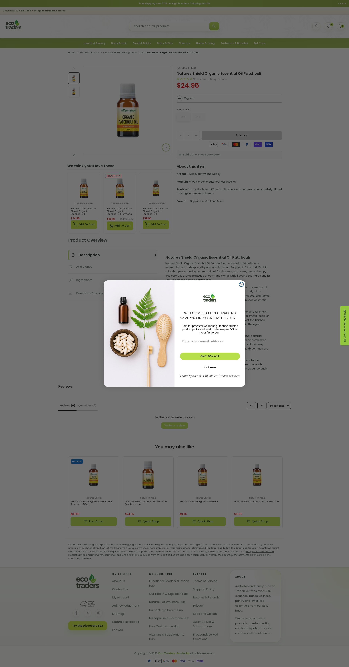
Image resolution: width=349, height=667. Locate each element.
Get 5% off (210, 356)
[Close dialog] (241, 284)
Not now (210, 367)
